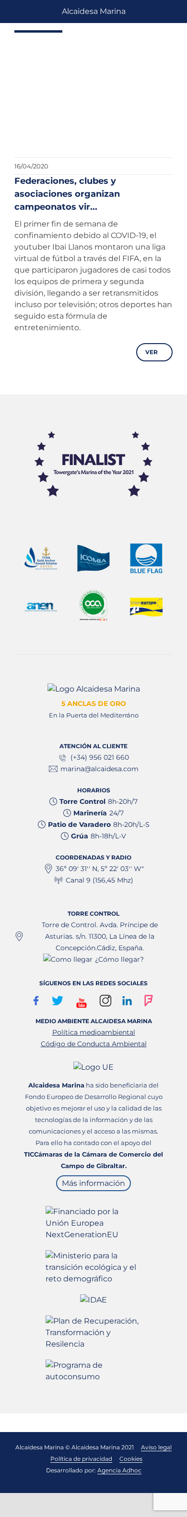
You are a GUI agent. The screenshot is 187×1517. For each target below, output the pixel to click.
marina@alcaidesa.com (99, 768)
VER (152, 352)
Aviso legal (156, 1447)
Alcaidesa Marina (94, 11)
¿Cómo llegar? (119, 959)
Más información (93, 1183)
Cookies (130, 1458)
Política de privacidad (81, 1458)
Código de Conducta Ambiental (94, 1043)
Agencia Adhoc (119, 1470)
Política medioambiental (93, 1032)
